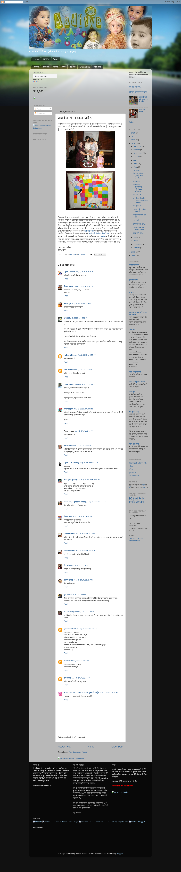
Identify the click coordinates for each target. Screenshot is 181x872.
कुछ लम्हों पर (132, 472)
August (136, 157)
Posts (38, 109)
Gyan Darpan (69, 272)
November (137, 146)
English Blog (85, 67)
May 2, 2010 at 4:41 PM (81, 303)
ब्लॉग (103, 236)
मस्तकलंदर (136, 181)
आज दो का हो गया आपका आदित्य (138, 228)
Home (36, 59)
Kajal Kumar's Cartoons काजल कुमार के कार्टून (81, 692)
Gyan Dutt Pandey (71, 463)
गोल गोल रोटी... (138, 195)
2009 (133, 252)
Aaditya (73, 254)
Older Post (117, 746)
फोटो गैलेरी (97, 67)
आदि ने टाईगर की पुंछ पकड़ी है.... (139, 210)
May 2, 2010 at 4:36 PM (85, 272)
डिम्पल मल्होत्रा (69, 286)
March (136, 241)
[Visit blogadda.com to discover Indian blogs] (60, 822)
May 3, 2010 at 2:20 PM (88, 629)
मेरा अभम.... (137, 170)
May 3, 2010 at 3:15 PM (79, 661)
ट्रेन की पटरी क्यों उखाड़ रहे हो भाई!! (143, 99)
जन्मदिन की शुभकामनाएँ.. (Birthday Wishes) (138, 188)
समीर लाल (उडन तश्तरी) (137, 382)
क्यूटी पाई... (136, 220)
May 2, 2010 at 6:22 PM (81, 445)
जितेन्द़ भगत (68, 516)
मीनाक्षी (66, 565)
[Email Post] (90, 254)
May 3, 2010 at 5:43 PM (81, 678)
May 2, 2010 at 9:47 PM (97, 502)
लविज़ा (131, 469)
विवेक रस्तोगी (68, 370)
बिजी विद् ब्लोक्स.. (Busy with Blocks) (138, 176)
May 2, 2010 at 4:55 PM (77, 318)
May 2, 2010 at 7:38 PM (90, 480)
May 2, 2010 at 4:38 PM (84, 286)
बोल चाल (72, 67)
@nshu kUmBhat (71, 629)
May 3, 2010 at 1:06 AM (78, 565)
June (135, 164)
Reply (66, 279)
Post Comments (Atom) (78, 752)
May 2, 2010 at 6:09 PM (83, 409)
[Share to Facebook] (102, 254)
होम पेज (36, 67)
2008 (133, 255)
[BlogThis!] (97, 254)
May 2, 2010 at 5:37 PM (85, 384)
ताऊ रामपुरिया (68, 409)
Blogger (120, 853)
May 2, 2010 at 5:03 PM (86, 355)
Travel (55, 59)
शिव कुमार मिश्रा (134, 412)
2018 (133, 133)
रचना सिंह (132, 329)
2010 (133, 143)
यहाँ (143, 485)
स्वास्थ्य (55, 67)
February (137, 244)
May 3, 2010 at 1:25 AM (83, 580)
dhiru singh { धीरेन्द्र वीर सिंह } (75, 502)
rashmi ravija (69, 612)
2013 (133, 136)
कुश (65, 594)
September (138, 153)
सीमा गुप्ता (132, 392)
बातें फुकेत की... (138, 206)
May (135, 167)
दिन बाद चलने (89, 231)
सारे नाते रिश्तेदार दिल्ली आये (99, 234)
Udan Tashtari (70, 384)
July (135, 160)
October (136, 150)
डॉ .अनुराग (132, 292)
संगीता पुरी (67, 303)
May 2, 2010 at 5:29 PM (82, 370)
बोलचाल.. (46, 59)
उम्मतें (66, 318)
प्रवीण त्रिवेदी (68, 580)
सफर (64, 67)
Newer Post (64, 746)
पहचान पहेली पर (134, 476)
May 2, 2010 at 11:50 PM (86, 551)
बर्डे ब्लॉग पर (132, 466)
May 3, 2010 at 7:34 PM (109, 692)
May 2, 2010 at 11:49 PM (86, 533)
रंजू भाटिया (67, 678)
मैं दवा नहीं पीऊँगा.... (142, 111)
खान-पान (46, 67)
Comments (40, 113)
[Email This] (95, 254)
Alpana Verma (69, 533)
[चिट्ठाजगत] (37, 822)
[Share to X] (100, 254)
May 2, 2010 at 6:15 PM (84, 431)
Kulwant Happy (70, 355)
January (136, 248)
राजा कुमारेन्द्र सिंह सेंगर (72, 480)
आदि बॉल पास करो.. (135, 87)
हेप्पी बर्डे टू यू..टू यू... (139, 224)
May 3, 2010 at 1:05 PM (84, 612)
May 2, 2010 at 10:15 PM (82, 516)
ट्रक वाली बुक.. (138, 233)
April (135, 237)
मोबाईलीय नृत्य (133, 122)
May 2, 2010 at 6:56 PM (89, 463)
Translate (41, 82)
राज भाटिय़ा (68, 445)
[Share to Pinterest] (104, 254)
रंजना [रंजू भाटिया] (135, 372)
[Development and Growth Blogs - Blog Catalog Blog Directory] (103, 822)
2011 (133, 140)
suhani (67, 661)
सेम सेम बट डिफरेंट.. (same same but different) (140, 200)
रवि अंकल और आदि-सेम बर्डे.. (138, 463)
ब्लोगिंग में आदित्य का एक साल (138, 92)
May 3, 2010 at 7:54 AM (76, 594)
